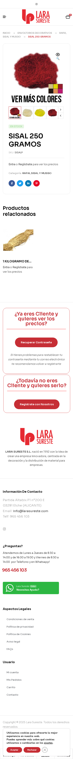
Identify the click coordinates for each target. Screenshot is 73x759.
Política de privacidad (20, 626)
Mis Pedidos (14, 679)
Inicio (6, 33)
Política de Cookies (19, 634)
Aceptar (14, 749)
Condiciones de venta (20, 619)
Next (60, 109)
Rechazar (32, 749)
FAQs (10, 649)
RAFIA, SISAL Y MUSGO (36, 173)
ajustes (48, 743)
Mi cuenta (13, 672)
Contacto (12, 694)
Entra (12, 164)
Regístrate (25, 164)
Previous (60, 116)
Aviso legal (13, 641)
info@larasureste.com (30, 511)
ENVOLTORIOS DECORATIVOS (35, 33)
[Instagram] (36, 4)
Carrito (11, 687)
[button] (58, 57)
